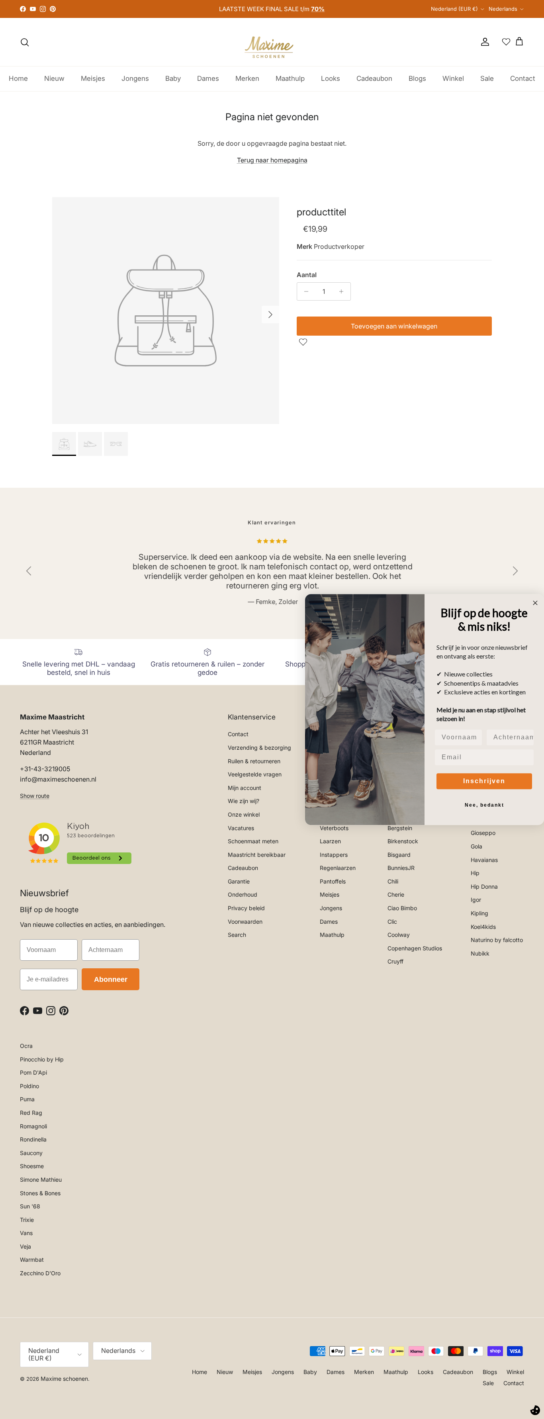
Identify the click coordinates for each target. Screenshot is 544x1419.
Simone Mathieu (41, 1179)
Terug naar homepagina (272, 160)
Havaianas (484, 859)
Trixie (27, 1219)
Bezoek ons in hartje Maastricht (272, 12)
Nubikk (480, 953)
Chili (392, 881)
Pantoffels (333, 881)
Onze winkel (244, 814)
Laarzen (330, 841)
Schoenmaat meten (253, 841)
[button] (304, 342)
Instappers (334, 854)
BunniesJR (401, 867)
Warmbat (32, 1259)
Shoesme (32, 1166)
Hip (475, 873)
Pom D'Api (33, 1072)
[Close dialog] (535, 603)
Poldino (29, 1086)
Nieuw (54, 78)
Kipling (479, 913)
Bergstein (399, 828)
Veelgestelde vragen (255, 774)
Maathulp (290, 78)
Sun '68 (30, 1206)
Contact (522, 78)
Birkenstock (402, 841)
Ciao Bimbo (402, 908)
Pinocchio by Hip (42, 1059)
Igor (476, 899)
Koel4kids (483, 926)
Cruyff (395, 961)
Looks (330, 78)
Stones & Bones (40, 1193)
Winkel (453, 78)
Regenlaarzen (338, 867)
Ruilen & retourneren (254, 761)
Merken (247, 78)
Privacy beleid (246, 908)
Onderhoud (242, 894)
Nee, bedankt (484, 805)
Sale (487, 78)
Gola (476, 846)
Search (237, 934)
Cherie (395, 894)
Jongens (135, 78)
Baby (173, 78)
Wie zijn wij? (243, 800)
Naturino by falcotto (497, 939)
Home (18, 78)
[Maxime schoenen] (272, 42)
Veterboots (334, 828)
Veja (25, 1246)
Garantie (239, 881)
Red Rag (31, 1112)
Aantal (307, 275)
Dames (208, 78)
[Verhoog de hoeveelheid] (343, 291)
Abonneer (110, 979)
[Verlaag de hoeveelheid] (304, 291)
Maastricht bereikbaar (257, 854)
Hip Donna (484, 886)
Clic (392, 921)
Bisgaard (399, 854)
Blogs (417, 78)
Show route (34, 795)
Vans (26, 1232)
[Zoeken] (24, 42)
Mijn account (244, 787)
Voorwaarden (245, 921)
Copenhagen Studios (414, 948)
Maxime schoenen (64, 1378)
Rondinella (33, 1139)
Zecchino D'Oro (40, 1273)
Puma (27, 1099)
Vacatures (241, 828)
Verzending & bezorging (259, 747)
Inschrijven (484, 781)
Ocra (26, 1045)
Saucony (31, 1152)
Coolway (398, 934)
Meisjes (93, 78)
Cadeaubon (374, 78)
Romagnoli (33, 1126)
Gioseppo (483, 832)
